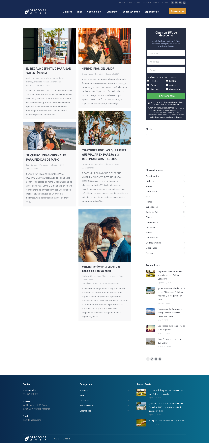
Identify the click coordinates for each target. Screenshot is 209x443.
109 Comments (32, 168)
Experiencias (55, 81)
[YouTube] (180, 2)
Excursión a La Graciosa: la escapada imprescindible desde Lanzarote (170, 313)
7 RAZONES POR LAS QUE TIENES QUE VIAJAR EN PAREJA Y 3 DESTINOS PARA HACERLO (104, 155)
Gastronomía (175, 89)
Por (30, 85)
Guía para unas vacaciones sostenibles (166, 420)
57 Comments (88, 167)
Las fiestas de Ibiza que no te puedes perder (171, 328)
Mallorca (30, 78)
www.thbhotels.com (166, 46)
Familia (172, 80)
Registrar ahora (166, 95)
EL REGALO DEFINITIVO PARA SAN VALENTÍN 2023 (48, 71)
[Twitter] (176, 2)
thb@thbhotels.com (32, 420)
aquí (180, 117)
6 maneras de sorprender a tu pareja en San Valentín (101, 269)
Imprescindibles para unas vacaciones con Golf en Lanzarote (170, 275)
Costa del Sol (58, 78)
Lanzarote (37, 81)
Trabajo (154, 80)
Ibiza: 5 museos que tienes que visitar (170, 341)
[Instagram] (184, 2)
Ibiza (43, 78)
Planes (38, 78)
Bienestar (154, 89)
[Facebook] (172, 2)
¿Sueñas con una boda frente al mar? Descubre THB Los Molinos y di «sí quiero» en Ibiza (171, 294)
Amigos (172, 85)
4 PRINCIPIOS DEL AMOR (98, 68)
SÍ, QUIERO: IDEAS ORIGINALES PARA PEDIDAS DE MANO (46, 157)
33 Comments (113, 283)
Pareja (153, 85)
